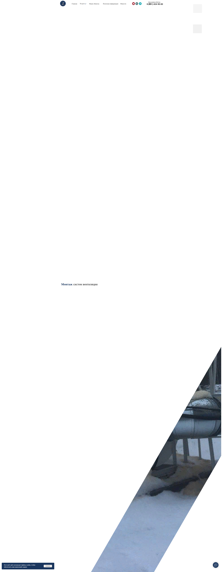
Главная (74, 4)
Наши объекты (94, 4)
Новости (123, 4)
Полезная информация (110, 4)
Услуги (82, 4)
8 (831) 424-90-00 (155, 4)
